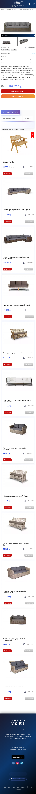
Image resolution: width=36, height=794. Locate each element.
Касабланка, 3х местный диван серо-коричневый (17, 401)
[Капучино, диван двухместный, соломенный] (18, 431)
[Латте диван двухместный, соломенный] (18, 335)
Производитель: (5, 53)
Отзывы (28, 118)
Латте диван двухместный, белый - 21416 (16, 544)
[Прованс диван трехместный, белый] (18, 287)
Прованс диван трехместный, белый (17, 305)
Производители (18, 757)
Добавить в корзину (18, 91)
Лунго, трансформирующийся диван (17, 210)
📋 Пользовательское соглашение (18, 778)
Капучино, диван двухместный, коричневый (14, 639)
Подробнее (28, 173)
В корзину (7, 173)
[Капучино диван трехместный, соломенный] (18, 574)
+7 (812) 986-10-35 (18, 747)
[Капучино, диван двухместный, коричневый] (18, 621)
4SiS (33, 53)
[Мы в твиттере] (21, 763)
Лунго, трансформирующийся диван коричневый (16, 257)
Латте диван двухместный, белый (16, 496)
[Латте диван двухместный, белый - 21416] (18, 526)
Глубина (3, 63)
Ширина (3, 56)
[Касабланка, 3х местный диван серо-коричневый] (18, 383)
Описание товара (10, 112)
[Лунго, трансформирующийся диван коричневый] (18, 240)
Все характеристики (12, 118)
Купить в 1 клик (18, 96)
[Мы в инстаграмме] (17, 763)
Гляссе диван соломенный (13, 687)
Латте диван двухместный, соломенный (17, 353)
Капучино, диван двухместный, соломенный (14, 448)
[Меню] (3, 4)
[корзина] (33, 3)
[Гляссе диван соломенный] (18, 669)
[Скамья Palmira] (18, 144)
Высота (3, 60)
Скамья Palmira (8, 162)
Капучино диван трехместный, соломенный (15, 591)
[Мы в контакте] (13, 763)
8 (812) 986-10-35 (19, 6)
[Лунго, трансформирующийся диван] (18, 192)
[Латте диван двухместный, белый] (18, 478)
